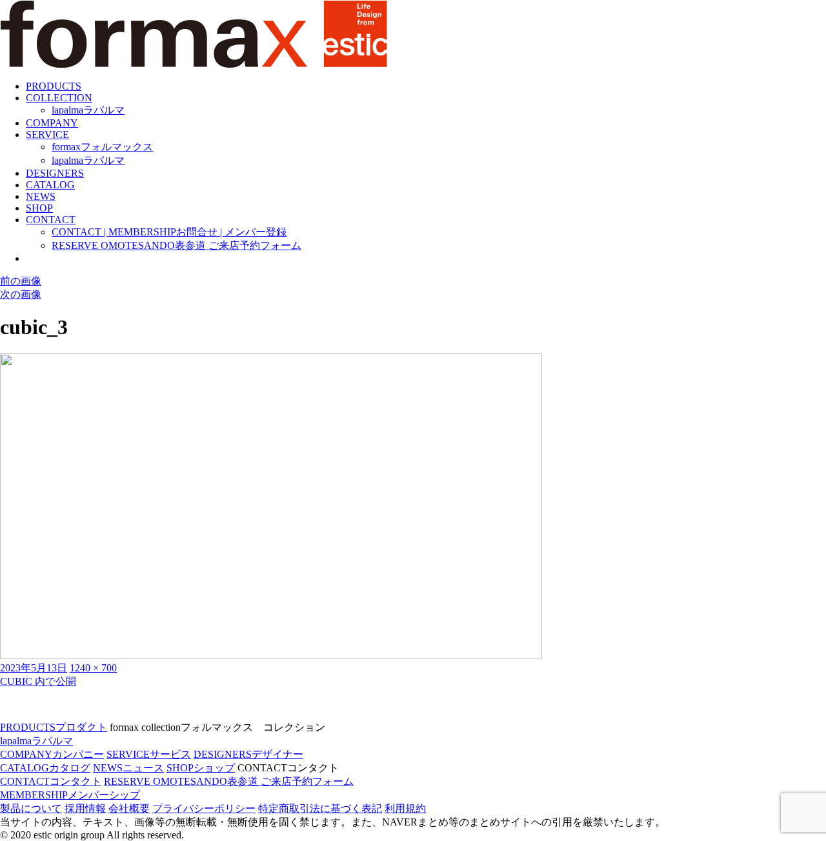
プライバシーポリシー (204, 808)
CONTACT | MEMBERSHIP (169, 231)
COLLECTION (59, 97)
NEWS (40, 196)
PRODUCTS (53, 86)
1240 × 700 (93, 667)
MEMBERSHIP (70, 794)
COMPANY (52, 122)
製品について (31, 808)
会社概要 (129, 808)
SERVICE (47, 134)
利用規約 (405, 808)
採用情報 (85, 808)
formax (102, 146)
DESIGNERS (55, 173)
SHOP (39, 208)
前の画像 (20, 280)
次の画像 (20, 294)
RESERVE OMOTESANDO (176, 245)
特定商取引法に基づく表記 (320, 808)
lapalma (88, 109)
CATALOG (50, 184)
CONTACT (51, 219)
